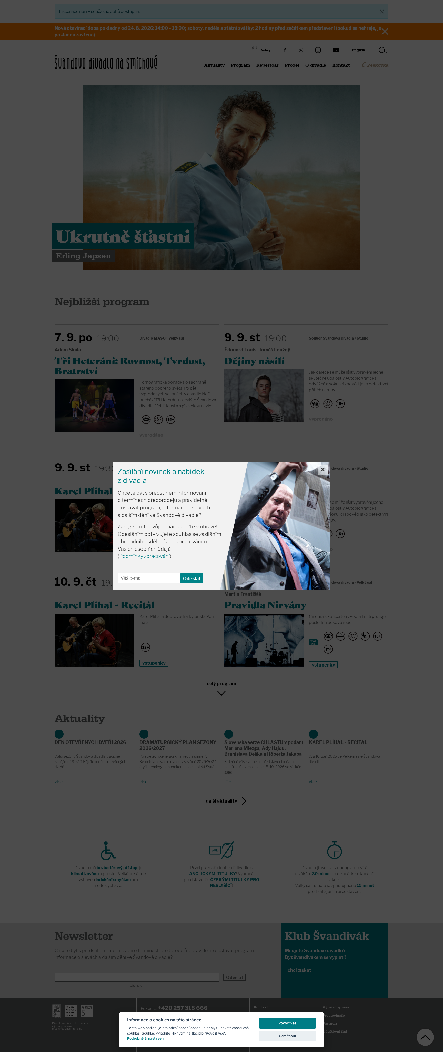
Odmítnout (287, 1036)
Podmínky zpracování (144, 556)
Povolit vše (287, 1023)
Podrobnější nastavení (146, 1038)
